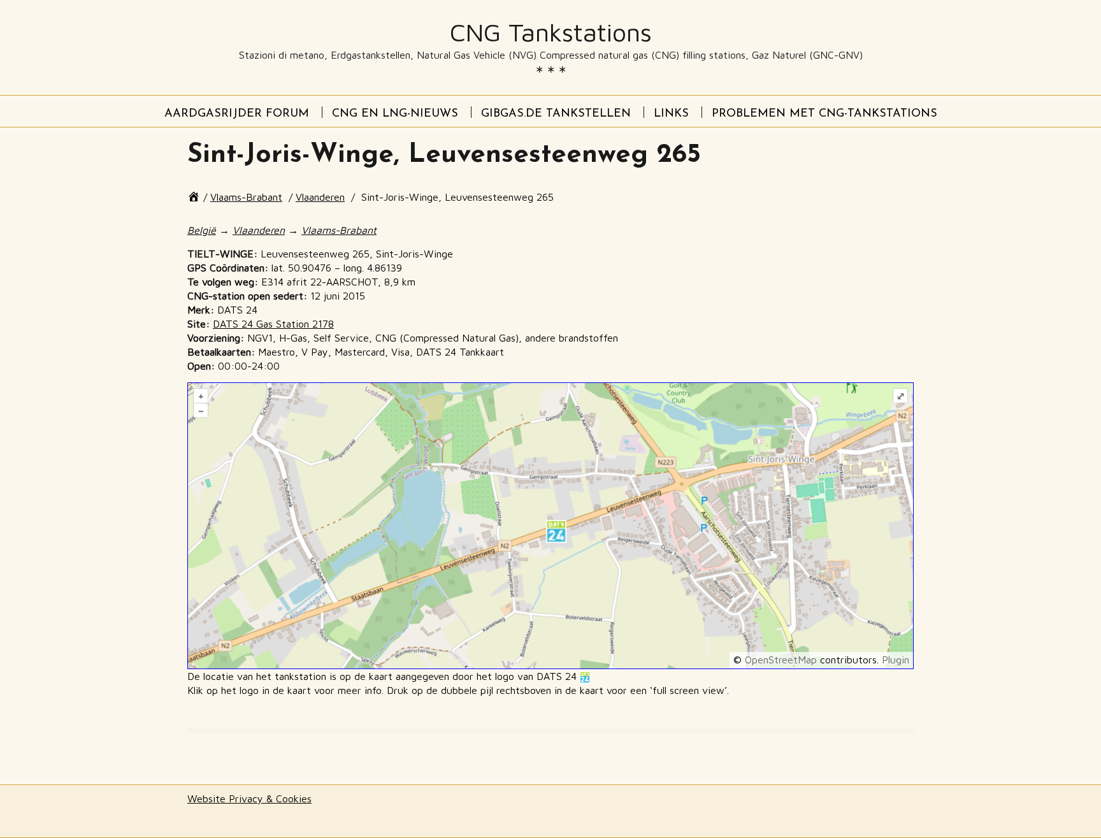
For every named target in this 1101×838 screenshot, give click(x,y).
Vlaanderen (320, 197)
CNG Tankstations (551, 33)
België (201, 230)
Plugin (894, 659)
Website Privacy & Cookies (249, 798)
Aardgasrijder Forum (236, 114)
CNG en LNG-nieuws (395, 114)
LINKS (671, 114)
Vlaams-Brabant (246, 197)
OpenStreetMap (781, 659)
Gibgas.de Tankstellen (556, 114)
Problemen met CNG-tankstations (824, 114)
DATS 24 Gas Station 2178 (273, 323)
